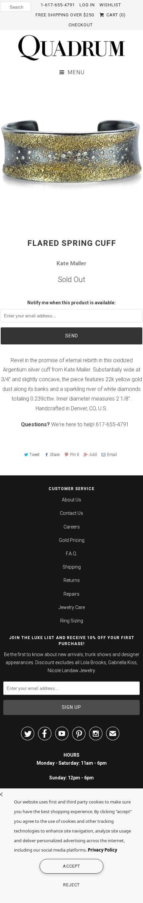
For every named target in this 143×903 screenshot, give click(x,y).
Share (55, 454)
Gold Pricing (71, 540)
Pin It (74, 454)
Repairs (71, 594)
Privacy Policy (102, 850)
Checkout (81, 24)
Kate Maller (71, 263)
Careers (72, 527)
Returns (72, 580)
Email (112, 454)
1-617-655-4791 (58, 4)
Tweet (35, 454)
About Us (71, 499)
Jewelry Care (72, 607)
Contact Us (71, 513)
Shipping (72, 567)
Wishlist (110, 4)
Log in (87, 4)
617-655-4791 (112, 424)
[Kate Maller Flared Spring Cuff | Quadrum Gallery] (71, 152)
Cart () (115, 14)
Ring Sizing (71, 620)
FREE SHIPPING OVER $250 (65, 14)
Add (93, 454)
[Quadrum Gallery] (71, 47)
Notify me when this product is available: (71, 302)
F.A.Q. (71, 553)
